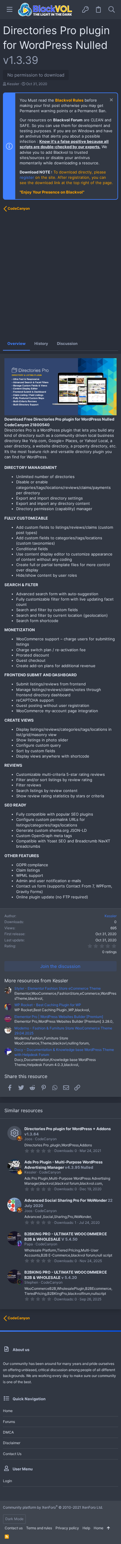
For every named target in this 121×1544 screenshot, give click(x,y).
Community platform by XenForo (53, 1507)
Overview (16, 343)
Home (8, 1411)
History (41, 343)
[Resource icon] (14, 1133)
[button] (9, 9)
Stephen (31, 1282)
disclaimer (11, 1443)
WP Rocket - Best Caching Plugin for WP (47, 1005)
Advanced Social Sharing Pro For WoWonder (65, 1200)
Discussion (67, 343)
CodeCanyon (46, 1139)
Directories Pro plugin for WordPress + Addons (67, 1128)
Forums (9, 1421)
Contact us (12, 1454)
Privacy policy (67, 1528)
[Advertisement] (60, 275)
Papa (28, 1244)
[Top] (108, 1528)
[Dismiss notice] (110, 100)
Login (7, 1481)
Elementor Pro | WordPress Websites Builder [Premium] (58, 1016)
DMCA (8, 1432)
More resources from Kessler (36, 980)
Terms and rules (39, 1528)
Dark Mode (14, 1519)
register (27, 177)
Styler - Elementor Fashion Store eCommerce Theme (57, 988)
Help (86, 1528)
